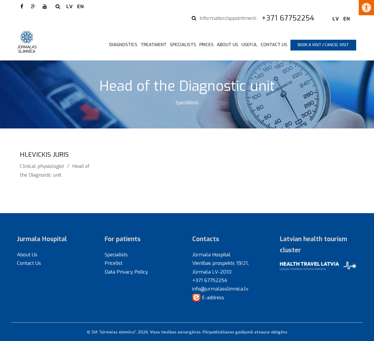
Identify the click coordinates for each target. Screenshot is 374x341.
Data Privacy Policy (126, 272)
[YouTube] (44, 6)
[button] (366, 7)
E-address (212, 297)
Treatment (154, 45)
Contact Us (274, 45)
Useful (249, 45)
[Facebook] (22, 6)
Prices (206, 45)
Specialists (183, 45)
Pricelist (113, 263)
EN (80, 6)
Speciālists (187, 102)
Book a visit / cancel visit (323, 44)
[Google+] (33, 6)
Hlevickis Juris (44, 154)
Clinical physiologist (42, 166)
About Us (227, 45)
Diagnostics (123, 45)
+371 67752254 (289, 18)
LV (69, 6)
